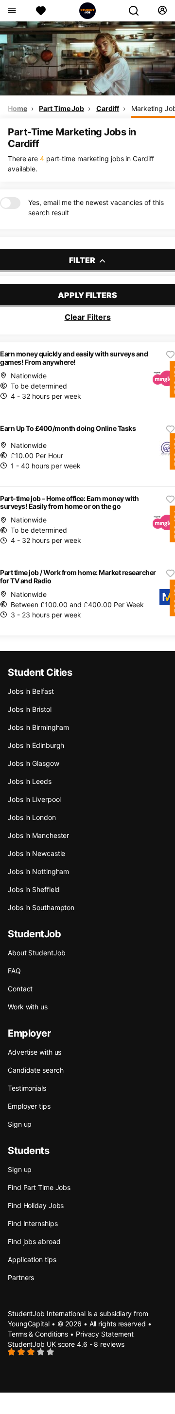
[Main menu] (11, 10)
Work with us (28, 1007)
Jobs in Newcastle (36, 853)
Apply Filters (87, 295)
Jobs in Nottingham (38, 871)
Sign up (20, 1124)
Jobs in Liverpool (34, 799)
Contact (20, 989)
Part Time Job (61, 108)
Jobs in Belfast (31, 691)
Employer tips (29, 1106)
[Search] (137, 10)
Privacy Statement (105, 1334)
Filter (83, 260)
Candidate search (35, 1070)
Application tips (32, 1259)
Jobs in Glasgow (33, 763)
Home (17, 108)
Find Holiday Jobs (36, 1205)
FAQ (14, 971)
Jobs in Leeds (30, 781)
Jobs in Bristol (30, 709)
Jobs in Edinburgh (36, 745)
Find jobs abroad (34, 1241)
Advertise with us (34, 1052)
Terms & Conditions (38, 1334)
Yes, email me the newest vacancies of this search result (96, 207)
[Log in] (162, 10)
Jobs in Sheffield (34, 889)
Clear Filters (88, 317)
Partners (21, 1277)
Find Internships (32, 1223)
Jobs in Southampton (41, 907)
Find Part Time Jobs (39, 1187)
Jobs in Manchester (38, 835)
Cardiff (107, 108)
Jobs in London (32, 817)
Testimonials (27, 1088)
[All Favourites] (40, 10)
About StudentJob (36, 953)
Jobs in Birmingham (38, 727)
